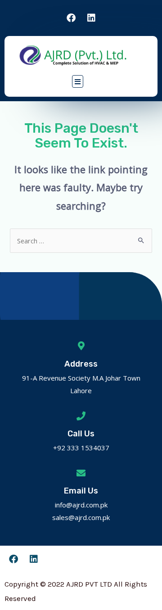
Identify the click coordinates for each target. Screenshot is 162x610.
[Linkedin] (91, 18)
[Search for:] (81, 240)
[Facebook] (71, 18)
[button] (78, 81)
